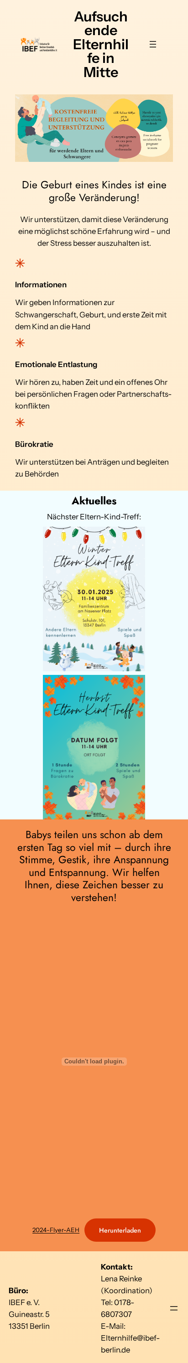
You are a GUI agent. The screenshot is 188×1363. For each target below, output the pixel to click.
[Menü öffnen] (152, 44)
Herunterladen (120, 1230)
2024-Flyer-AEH (55, 1230)
